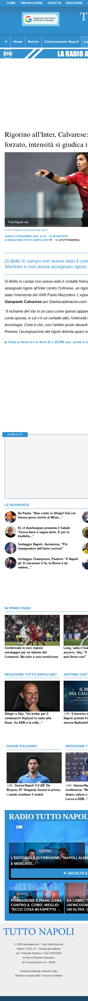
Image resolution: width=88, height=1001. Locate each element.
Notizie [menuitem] (33, 41)
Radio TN (54, 3)
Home (11, 3)
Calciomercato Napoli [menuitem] (62, 41)
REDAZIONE (74, 3)
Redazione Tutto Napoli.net (28, 240)
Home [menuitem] (18, 41)
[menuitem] (5, 41)
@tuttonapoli (69, 240)
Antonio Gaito (49, 971)
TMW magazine (31, 3)
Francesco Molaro (52, 975)
